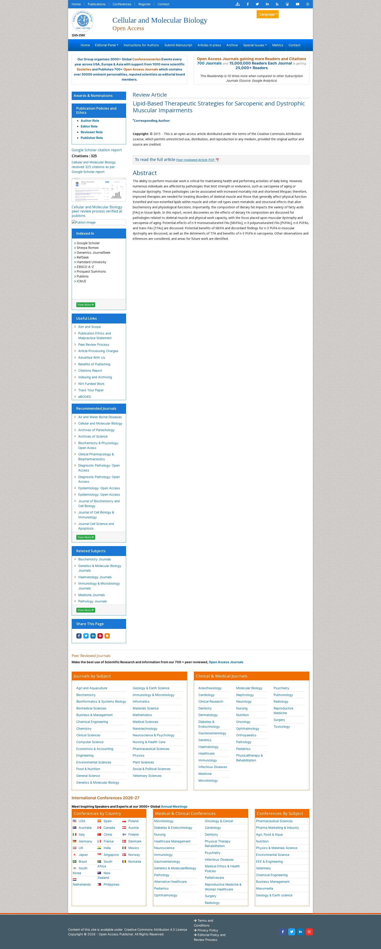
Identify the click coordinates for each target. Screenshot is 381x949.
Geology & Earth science (274, 895)
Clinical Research (210, 701)
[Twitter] (291, 931)
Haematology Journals (95, 577)
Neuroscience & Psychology (153, 735)
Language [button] (267, 14)
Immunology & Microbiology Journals (99, 586)
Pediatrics (243, 749)
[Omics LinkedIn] (267, 4)
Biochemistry (86, 695)
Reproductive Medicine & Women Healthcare (223, 887)
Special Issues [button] (253, 45)
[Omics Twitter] (257, 4)
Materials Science (146, 708)
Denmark (134, 841)
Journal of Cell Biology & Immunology (96, 514)
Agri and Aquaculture (91, 688)
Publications (97, 4)
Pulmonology (283, 695)
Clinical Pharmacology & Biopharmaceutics (96, 456)
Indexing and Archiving (95, 377)
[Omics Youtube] (297, 4)
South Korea (80, 870)
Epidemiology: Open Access (99, 488)
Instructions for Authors (141, 45)
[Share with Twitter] (86, 636)
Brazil (82, 861)
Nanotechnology (145, 728)
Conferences (122, 4)
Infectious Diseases (212, 767)
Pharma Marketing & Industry (277, 827)
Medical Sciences (145, 722)
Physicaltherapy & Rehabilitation (249, 757)
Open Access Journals (140, 69)
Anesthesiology (210, 688)
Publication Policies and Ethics (96, 110)
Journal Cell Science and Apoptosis (96, 526)
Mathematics (142, 715)
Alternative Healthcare (170, 881)
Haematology (208, 747)
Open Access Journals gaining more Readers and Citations (251, 59)
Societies (84, 69)
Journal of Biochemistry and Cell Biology (99, 503)
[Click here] (237, 4)
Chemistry (84, 728)
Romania (134, 861)
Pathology (243, 742)
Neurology (244, 701)
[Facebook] (282, 931)
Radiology (281, 701)
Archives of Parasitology (96, 430)
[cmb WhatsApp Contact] (308, 4)
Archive (232, 45)
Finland (133, 834)
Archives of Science (93, 436)
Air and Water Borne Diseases (100, 417)
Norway (133, 855)
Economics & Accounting (94, 749)
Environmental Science (272, 855)
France (108, 841)
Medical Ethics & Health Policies (222, 868)
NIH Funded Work (91, 384)
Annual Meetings (174, 806)
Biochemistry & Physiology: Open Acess (98, 445)
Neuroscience (164, 848)
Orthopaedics (246, 735)
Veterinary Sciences (147, 775)
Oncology (243, 722)
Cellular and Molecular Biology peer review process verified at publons (97, 211)
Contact (163, 4)
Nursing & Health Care (149, 742)
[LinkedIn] (300, 931)
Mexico (133, 848)
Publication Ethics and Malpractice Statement (95, 335)
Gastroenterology (167, 861)
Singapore (111, 855)
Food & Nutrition (88, 769)
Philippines (111, 884)
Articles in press (209, 45)
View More (85, 304)
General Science (88, 775)
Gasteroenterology (212, 733)
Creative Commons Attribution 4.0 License (155, 929)
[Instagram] (309, 931)
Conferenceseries (146, 59)
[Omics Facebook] (247, 4)
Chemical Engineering (92, 722)
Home (76, 4)
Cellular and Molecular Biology (100, 423)
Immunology (207, 760)
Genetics (204, 740)
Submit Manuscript (178, 45)
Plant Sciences (143, 762)
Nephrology (245, 695)
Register (144, 4)
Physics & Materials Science (276, 848)
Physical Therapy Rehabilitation (217, 843)
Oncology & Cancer (219, 821)
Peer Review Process (93, 344)
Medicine (205, 773)
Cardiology (206, 695)
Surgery (279, 720)
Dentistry (205, 708)
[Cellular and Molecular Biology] (83, 21)
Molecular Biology (249, 688)
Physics (138, 755)
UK (80, 848)
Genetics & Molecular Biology (97, 782)
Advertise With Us (91, 357)
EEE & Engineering (269, 861)
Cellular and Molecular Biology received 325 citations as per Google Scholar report (94, 167)
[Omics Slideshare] (287, 4)
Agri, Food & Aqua (269, 834)
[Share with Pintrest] (100, 636)
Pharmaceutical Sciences (151, 749)
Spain (107, 821)
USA (81, 821)
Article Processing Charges (98, 351)
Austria (133, 827)
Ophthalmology (247, 728)
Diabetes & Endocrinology (209, 724)
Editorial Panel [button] (105, 45)
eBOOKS (84, 397)
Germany (85, 841)
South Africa (104, 864)
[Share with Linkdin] (93, 636)
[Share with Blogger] (107, 636)
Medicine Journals (91, 595)
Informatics (141, 701)
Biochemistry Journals (94, 559)
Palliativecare (214, 877)
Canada (109, 827)
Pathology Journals (92, 601)
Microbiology (208, 780)
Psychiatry (281, 688)
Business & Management (94, 715)
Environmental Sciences (93, 762)
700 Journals (209, 63)
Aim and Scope (89, 327)
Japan (83, 855)
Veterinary (263, 868)
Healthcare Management (172, 841)
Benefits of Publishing (94, 364)
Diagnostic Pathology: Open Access (99, 467)
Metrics (277, 45)
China (107, 834)
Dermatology (208, 715)
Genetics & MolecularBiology (175, 868)
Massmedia (264, 888)
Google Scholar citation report (97, 150)
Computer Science (89, 742)
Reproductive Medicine (283, 710)
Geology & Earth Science (151, 688)
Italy (81, 834)
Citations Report (90, 370)
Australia (85, 827)
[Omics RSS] (277, 4)
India (107, 848)
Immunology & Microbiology (153, 695)
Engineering (84, 755)
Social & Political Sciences (152, 769)
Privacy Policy (207, 930)
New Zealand (103, 875)
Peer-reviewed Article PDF (195, 160)
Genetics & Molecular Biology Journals (99, 568)
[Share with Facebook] (79, 636)
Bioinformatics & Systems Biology (101, 701)
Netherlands (82, 884)
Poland (132, 821)
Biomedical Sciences (91, 708)
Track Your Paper (91, 390)
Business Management (272, 881)
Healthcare (206, 753)
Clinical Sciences (88, 735)
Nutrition (242, 715)
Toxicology (282, 726)
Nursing (242, 708)
